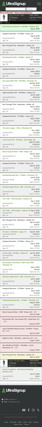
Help (30, 422)
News (20, 422)
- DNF (19, 312)
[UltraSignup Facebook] (29, 410)
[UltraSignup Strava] (38, 410)
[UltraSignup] (14, 3)
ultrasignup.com (14, 402)
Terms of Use (18, 424)
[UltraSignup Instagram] (33, 410)
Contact (35, 422)
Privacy (26, 424)
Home (6, 422)
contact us (12, 399)
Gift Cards (13, 422)
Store (25, 422)
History (32, 20)
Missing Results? (7, 13)
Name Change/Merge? (23, 13)
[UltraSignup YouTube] (23, 410)
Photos (13, 20)
